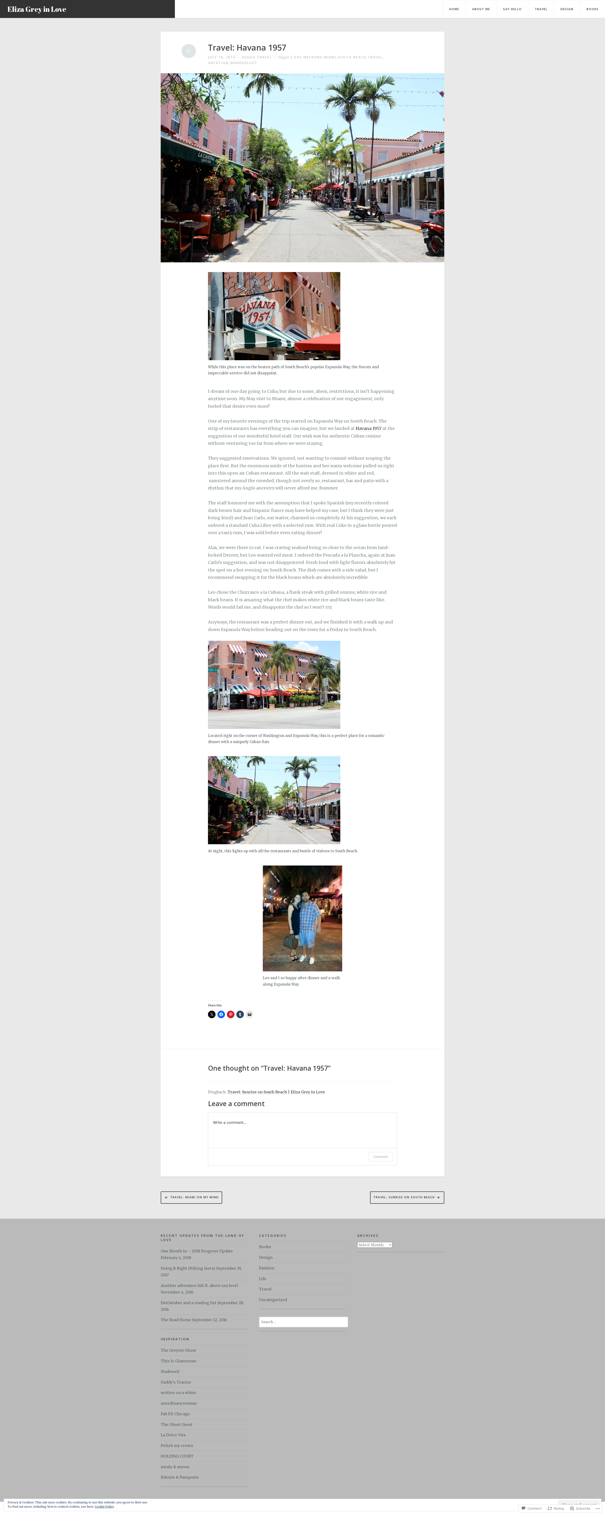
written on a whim (178, 1392)
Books (593, 9)
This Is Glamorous (178, 1361)
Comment (380, 1157)
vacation (218, 63)
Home (454, 9)
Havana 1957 (368, 428)
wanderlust (243, 63)
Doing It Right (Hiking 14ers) (188, 1268)
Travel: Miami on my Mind (194, 1197)
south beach (352, 57)
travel (375, 57)
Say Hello (512, 9)
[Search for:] (303, 1321)
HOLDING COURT (177, 1456)
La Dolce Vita (173, 1435)
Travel (541, 9)
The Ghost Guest (176, 1424)
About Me (481, 9)
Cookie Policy (104, 1506)
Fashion (266, 1268)
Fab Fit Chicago (175, 1413)
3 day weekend (306, 57)
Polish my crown (177, 1445)
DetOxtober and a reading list (188, 1302)
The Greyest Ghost (178, 1350)
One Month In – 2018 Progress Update (197, 1251)
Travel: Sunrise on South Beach (404, 1197)
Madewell (170, 1371)
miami (330, 57)
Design (567, 9)
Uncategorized (273, 1299)
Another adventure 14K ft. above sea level (199, 1285)
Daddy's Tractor (176, 1382)
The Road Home (176, 1319)
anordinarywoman (179, 1403)
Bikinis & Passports (180, 1477)
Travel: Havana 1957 (247, 47)
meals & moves (175, 1466)
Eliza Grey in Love (37, 9)
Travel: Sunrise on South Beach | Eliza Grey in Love (276, 1092)
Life (262, 1278)
